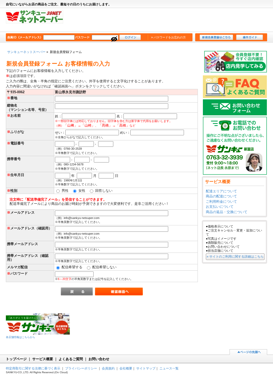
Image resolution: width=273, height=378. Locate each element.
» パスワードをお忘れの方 (168, 37)
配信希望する (71, 267)
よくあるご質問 (71, 359)
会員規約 (108, 368)
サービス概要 (42, 359)
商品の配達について (221, 196)
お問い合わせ (99, 359)
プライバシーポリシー (81, 368)
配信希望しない (104, 267)
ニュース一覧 (169, 368)
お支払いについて (220, 207)
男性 (65, 191)
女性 (81, 191)
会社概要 (125, 368)
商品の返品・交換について (226, 212)
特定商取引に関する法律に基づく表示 (33, 368)
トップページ (16, 359)
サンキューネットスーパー (37, 20)
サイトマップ (145, 368)
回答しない (103, 191)
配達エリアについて (221, 191)
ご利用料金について (221, 202)
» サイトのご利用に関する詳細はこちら (235, 256)
